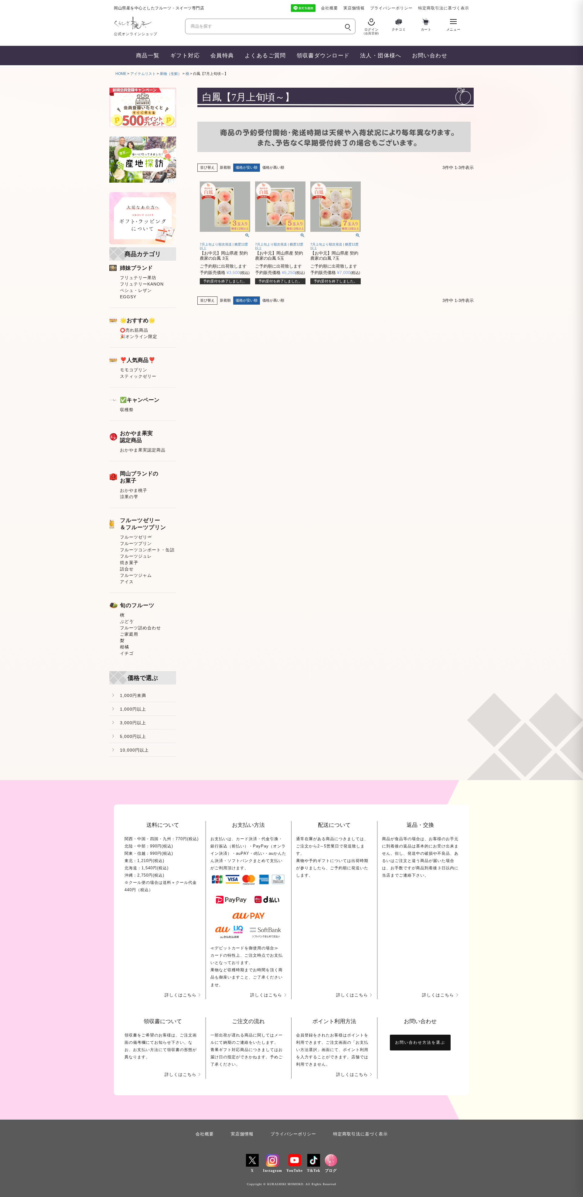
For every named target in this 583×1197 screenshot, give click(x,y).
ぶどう (127, 621)
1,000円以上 (133, 709)
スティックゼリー (138, 376)
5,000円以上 (133, 736)
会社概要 (329, 8)
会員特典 (222, 55)
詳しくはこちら (180, 994)
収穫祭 (127, 409)
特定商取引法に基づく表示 (443, 8)
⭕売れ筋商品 (134, 330)
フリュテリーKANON (142, 284)
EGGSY (128, 296)
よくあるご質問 (265, 55)
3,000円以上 (133, 722)
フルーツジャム (136, 575)
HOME (120, 74)
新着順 (225, 167)
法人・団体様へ (380, 55)
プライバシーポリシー (391, 8)
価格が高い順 (273, 167)
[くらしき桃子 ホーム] (147, 22)
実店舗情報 (354, 8)
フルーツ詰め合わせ (140, 627)
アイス (127, 581)
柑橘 (124, 646)
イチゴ (127, 653)
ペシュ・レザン (136, 290)
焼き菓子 (129, 562)
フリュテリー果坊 (138, 277)
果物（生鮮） (171, 74)
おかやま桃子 (133, 490)
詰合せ (127, 568)
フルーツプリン (136, 543)
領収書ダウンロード (323, 55)
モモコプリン (133, 369)
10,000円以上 (134, 750)
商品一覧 (148, 55)
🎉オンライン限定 (138, 336)
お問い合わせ (430, 55)
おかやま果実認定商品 (142, 450)
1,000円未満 (133, 695)
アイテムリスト (143, 74)
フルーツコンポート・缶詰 (147, 549)
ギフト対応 (185, 55)
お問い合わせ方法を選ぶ (420, 1042)
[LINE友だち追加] (303, 8)
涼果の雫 (129, 496)
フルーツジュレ (136, 556)
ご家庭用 (129, 634)
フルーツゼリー (136, 537)
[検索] (347, 26)
